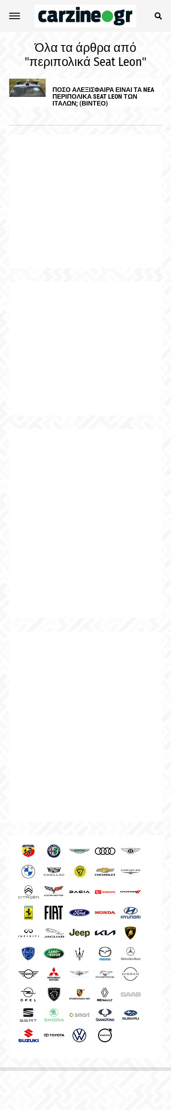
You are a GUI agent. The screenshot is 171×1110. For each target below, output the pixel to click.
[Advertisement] (85, 523)
